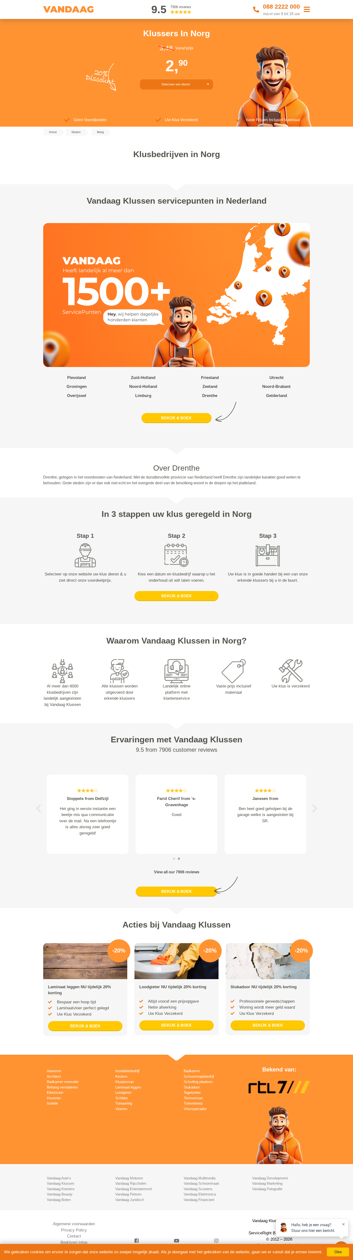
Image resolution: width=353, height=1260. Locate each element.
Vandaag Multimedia (199, 1178)
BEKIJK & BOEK (176, 418)
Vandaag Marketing (267, 1183)
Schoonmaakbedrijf (199, 1076)
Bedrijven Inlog (74, 1242)
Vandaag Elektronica (200, 1194)
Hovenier (54, 1098)
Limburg (143, 395)
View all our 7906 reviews (176, 872)
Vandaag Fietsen (128, 1194)
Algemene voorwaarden (74, 1224)
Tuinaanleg (123, 1103)
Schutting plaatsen (198, 1082)
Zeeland (209, 386)
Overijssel (76, 395)
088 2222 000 (281, 6)
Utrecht (276, 377)
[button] (38, 808)
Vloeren (121, 1109)
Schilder (121, 1098)
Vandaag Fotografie (267, 1189)
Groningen (77, 386)
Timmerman (193, 1098)
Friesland (210, 377)
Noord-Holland (143, 386)
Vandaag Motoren (129, 1178)
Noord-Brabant (276, 386)
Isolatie (52, 1103)
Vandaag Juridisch (129, 1200)
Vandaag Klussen (60, 1183)
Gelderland (276, 395)
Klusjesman (124, 1082)
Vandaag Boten (59, 1200)
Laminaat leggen (128, 1087)
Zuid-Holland (143, 377)
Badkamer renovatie (63, 1082)
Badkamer (192, 1071)
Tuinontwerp (193, 1103)
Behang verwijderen (62, 1087)
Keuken (121, 1076)
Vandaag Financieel (199, 1200)
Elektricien (55, 1092)
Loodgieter (123, 1092)
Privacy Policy (74, 1230)
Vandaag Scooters (198, 1189)
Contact (74, 1236)
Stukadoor (192, 1087)
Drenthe (209, 395)
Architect (54, 1076)
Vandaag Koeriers (61, 1189)
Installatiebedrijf (127, 1071)
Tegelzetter (192, 1092)
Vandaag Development (270, 1178)
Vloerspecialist (195, 1109)
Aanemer (54, 1071)
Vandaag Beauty (60, 1194)
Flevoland (76, 377)
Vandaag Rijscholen (130, 1183)
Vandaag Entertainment (133, 1189)
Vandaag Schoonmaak (201, 1183)
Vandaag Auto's (59, 1178)
